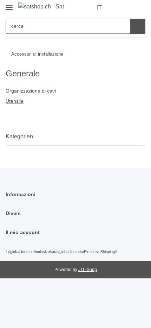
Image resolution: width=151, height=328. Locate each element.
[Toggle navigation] (9, 4)
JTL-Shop (87, 269)
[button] (118, 8)
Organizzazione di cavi (31, 91)
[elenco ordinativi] (128, 8)
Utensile (15, 101)
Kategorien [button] (19, 136)
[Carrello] (139, 8)
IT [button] (99, 8)
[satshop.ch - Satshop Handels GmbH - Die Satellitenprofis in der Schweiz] (41, 6)
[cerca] (137, 26)
